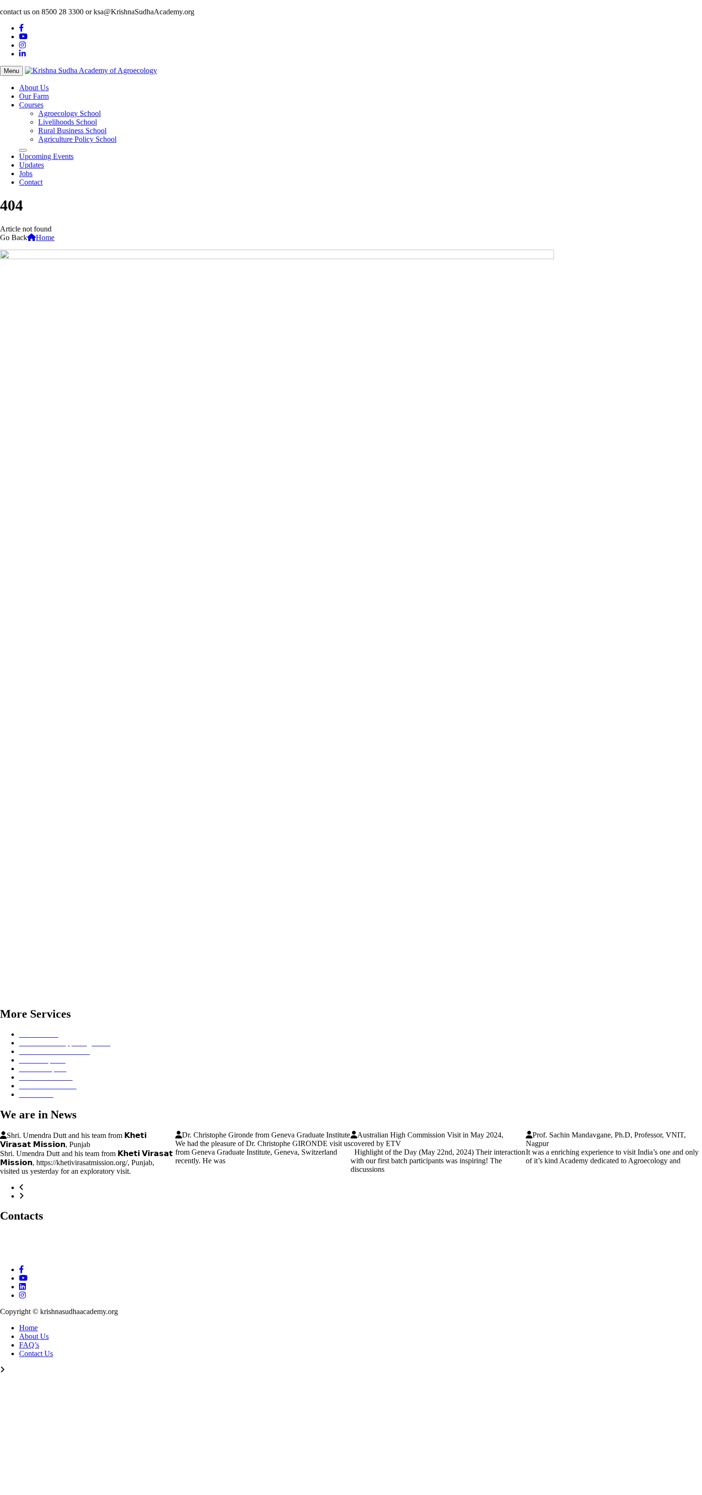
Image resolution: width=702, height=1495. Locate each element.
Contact (31, 182)
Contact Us (36, 1353)
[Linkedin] (22, 1287)
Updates (31, 165)
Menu (11, 70)
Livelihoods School (67, 122)
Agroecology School (69, 113)
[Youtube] (23, 36)
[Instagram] (22, 45)
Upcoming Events (46, 156)
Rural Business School (72, 130)
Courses (31, 105)
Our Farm (34, 96)
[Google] (22, 1295)
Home (45, 237)
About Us (34, 88)
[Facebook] (21, 28)
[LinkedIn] (22, 54)
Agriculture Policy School (77, 139)
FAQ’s (29, 1345)
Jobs (25, 173)
